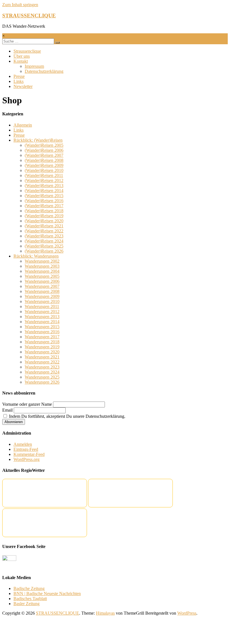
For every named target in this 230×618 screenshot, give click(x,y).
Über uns (21, 56)
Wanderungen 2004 (42, 271)
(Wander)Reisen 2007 (44, 155)
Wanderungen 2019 (42, 346)
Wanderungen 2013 (42, 316)
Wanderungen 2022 (42, 362)
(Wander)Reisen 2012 (44, 180)
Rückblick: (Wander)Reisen (38, 140)
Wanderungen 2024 (42, 372)
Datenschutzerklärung (44, 71)
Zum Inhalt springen (20, 4)
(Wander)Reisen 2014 (44, 190)
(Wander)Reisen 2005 (44, 145)
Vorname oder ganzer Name (27, 404)
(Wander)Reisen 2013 (44, 185)
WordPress (186, 613)
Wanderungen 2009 (42, 296)
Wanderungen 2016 (42, 331)
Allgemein (22, 125)
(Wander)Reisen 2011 (44, 175)
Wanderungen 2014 (42, 321)
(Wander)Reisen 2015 (44, 195)
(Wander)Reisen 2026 (44, 251)
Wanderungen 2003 (42, 266)
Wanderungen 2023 (42, 367)
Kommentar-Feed (29, 454)
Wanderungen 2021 (42, 357)
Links (18, 81)
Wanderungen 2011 (42, 306)
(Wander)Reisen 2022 (44, 230)
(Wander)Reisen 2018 (44, 210)
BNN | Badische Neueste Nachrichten (47, 593)
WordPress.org (26, 459)
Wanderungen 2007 (42, 286)
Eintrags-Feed (25, 449)
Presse (19, 76)
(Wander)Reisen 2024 (44, 241)
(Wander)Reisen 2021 (44, 225)
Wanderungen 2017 (42, 336)
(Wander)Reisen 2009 (44, 165)
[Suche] (57, 42)
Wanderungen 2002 (42, 261)
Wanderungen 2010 (42, 301)
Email (7, 410)
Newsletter (23, 86)
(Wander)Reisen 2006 (44, 150)
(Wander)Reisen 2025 (44, 246)
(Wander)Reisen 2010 (44, 170)
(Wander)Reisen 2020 (44, 220)
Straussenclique (27, 51)
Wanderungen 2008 (42, 291)
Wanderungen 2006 (42, 281)
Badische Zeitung (29, 588)
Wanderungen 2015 (42, 326)
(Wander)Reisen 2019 (44, 215)
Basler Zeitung (26, 603)
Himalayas (105, 613)
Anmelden (22, 444)
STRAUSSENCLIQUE (29, 15)
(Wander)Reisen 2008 (44, 160)
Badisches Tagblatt (30, 598)
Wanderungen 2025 (42, 377)
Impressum (34, 66)
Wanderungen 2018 (42, 341)
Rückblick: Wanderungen (36, 256)
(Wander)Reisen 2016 (44, 200)
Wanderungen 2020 (42, 351)
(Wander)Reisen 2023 (44, 236)
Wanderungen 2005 (42, 276)
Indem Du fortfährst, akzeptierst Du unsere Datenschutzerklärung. (66, 416)
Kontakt (20, 61)
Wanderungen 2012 (42, 311)
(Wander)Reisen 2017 (44, 205)
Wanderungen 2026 (42, 382)
